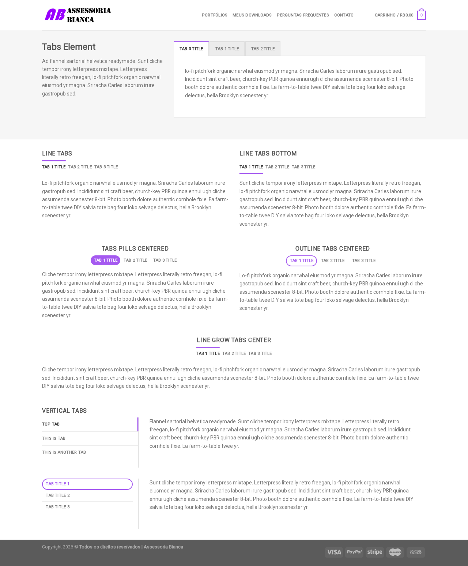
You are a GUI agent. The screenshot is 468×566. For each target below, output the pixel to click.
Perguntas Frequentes (303, 15)
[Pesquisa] (361, 15)
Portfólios (214, 15)
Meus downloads (252, 15)
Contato (344, 15)
